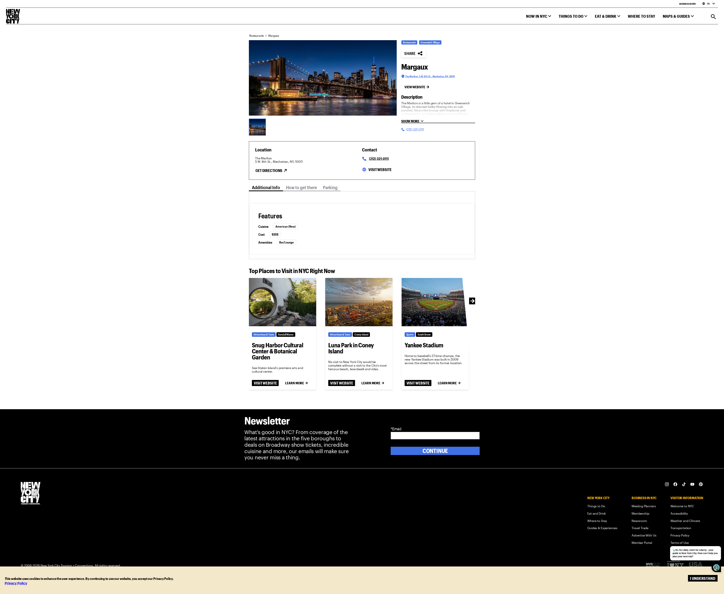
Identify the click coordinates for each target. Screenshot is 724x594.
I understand (702, 578)
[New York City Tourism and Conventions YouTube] (692, 484)
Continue (435, 450)
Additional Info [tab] (266, 187)
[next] (472, 301)
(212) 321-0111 (379, 159)
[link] (602, 507)
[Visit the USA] (695, 566)
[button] (538, 17)
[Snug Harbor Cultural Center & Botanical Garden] (282, 302)
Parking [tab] (330, 187)
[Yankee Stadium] (435, 302)
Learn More (294, 383)
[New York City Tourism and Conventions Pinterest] (701, 484)
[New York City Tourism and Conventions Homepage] (30, 493)
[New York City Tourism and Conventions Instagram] (667, 484)
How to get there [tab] (301, 187)
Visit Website (379, 169)
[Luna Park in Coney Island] (359, 302)
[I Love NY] (675, 566)
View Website (414, 87)
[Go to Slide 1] (258, 127)
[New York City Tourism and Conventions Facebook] (675, 484)
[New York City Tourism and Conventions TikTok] (684, 484)
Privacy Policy (16, 583)
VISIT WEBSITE (265, 383)
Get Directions (268, 170)
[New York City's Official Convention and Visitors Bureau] (654, 566)
